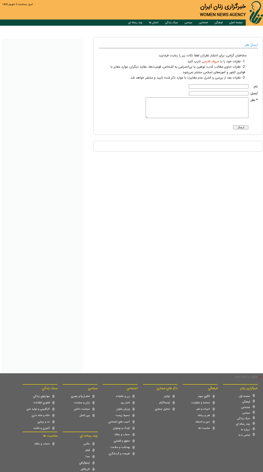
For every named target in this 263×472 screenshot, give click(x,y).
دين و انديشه (202, 422)
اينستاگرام (164, 402)
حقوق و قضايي (122, 441)
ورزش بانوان (123, 409)
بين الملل (85, 415)
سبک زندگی (171, 22)
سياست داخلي (82, 409)
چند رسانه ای (135, 22)
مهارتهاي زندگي (41, 396)
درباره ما (245, 429)
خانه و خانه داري (41, 415)
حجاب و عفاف (122, 434)
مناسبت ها (204, 428)
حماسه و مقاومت (200, 402)
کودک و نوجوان (121, 428)
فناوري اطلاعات (41, 402)
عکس (86, 444)
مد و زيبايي (43, 422)
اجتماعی (203, 22)
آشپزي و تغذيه (41, 428)
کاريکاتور (85, 469)
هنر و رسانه (204, 415)
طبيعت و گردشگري (119, 453)
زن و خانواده (123, 396)
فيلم (87, 450)
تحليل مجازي (162, 409)
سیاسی (188, 22)
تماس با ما (244, 435)
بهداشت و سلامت (120, 447)
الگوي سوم (204, 396)
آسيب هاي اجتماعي (119, 422)
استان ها (153, 22)
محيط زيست (122, 415)
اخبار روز (125, 402)
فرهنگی (219, 22)
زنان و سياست (82, 402)
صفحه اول (244, 396)
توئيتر (167, 396)
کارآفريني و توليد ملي (38, 409)
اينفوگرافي (84, 463)
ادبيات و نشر (203, 409)
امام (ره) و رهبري (80, 396)
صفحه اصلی (235, 22)
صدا (87, 456)
